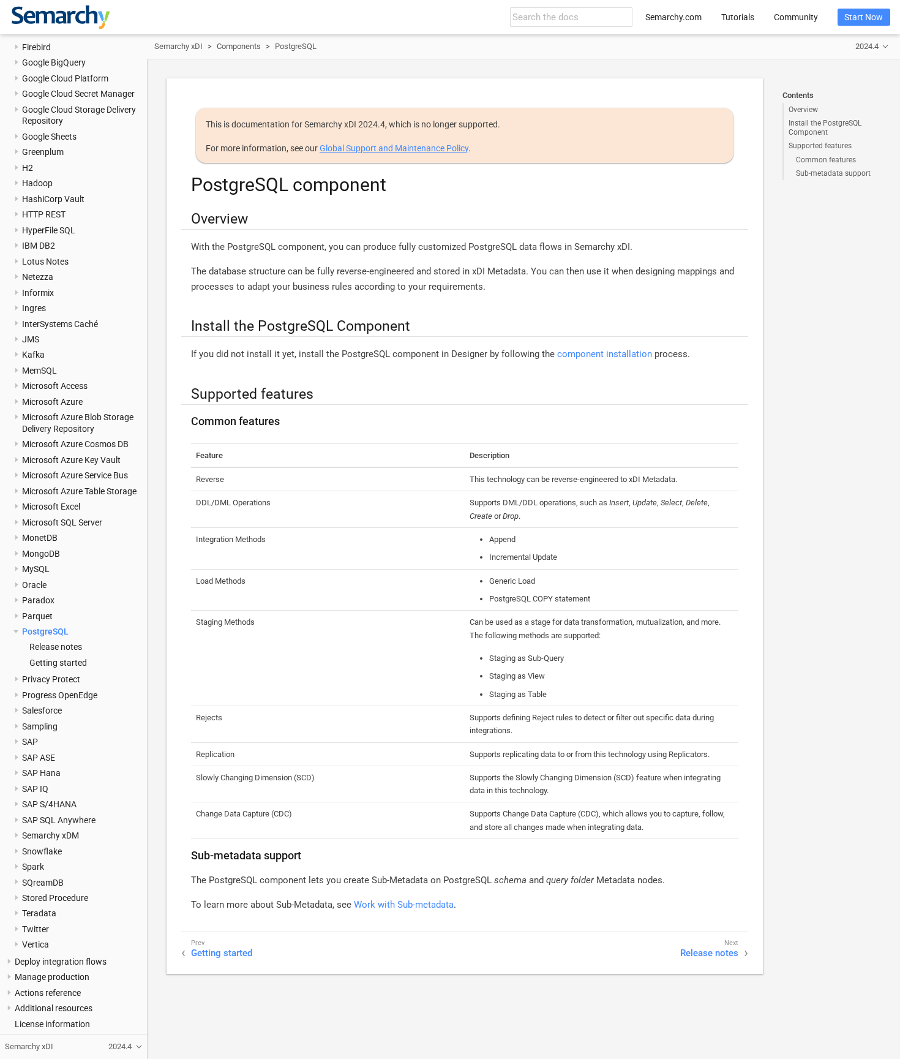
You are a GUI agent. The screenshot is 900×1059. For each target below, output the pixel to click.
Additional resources (53, 1008)
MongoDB (41, 553)
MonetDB (40, 538)
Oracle (34, 584)
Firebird (36, 46)
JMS (30, 339)
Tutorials (737, 17)
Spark (33, 867)
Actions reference (48, 992)
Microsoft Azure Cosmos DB (75, 444)
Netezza (37, 277)
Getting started (58, 662)
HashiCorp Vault (53, 198)
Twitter (35, 928)
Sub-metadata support (833, 173)
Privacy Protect (51, 679)
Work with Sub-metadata (404, 904)
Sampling (40, 726)
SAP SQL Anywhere (59, 819)
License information (52, 1023)
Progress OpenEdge (59, 694)
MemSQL (39, 370)
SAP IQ (35, 788)
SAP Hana (41, 773)
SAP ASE (38, 757)
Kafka (33, 355)
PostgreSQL (45, 631)
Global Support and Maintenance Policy (394, 148)
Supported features (820, 145)
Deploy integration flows (61, 961)
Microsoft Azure (52, 401)
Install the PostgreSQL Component (825, 127)
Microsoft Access (55, 386)
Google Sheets (49, 136)
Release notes (55, 647)
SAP (30, 742)
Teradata (39, 913)
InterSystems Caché (60, 323)
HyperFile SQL (48, 230)
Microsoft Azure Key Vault (71, 459)
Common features (826, 160)
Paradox (38, 600)
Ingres (34, 308)
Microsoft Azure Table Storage (79, 491)
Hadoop (37, 183)
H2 (27, 167)
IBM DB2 (38, 246)
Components (239, 46)
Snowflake (42, 851)
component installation (604, 354)
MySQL (36, 569)
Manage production (52, 977)
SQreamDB (43, 882)
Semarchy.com (673, 17)
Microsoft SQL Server (62, 522)
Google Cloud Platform (65, 78)
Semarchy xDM (50, 835)
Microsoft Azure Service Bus (75, 475)
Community (796, 17)
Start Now (863, 17)
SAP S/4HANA (49, 804)
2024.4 (867, 46)
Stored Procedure (55, 898)
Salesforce (42, 710)
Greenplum (43, 152)
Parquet (37, 615)
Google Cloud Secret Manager (78, 94)
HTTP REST (44, 214)
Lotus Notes (45, 261)
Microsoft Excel (51, 506)
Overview (803, 109)
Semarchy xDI (178, 46)
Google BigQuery (54, 62)
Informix (38, 292)
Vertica (35, 944)
